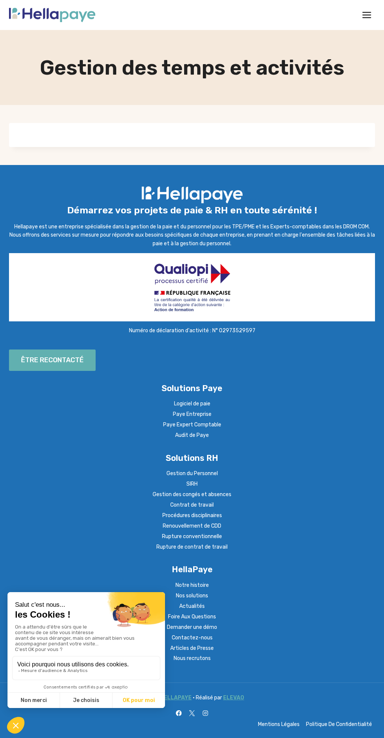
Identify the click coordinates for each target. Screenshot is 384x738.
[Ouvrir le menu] (366, 15)
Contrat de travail (192, 505)
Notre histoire (192, 585)
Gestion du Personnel (192, 473)
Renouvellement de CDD (192, 526)
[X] (192, 713)
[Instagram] (205, 713)
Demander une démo (192, 627)
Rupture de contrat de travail (192, 547)
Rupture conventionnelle (192, 536)
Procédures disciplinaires (192, 515)
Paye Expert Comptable (192, 425)
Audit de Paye (192, 435)
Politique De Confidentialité (339, 724)
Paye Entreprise (192, 414)
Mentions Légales (279, 724)
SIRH (192, 484)
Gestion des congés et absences (192, 494)
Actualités (192, 606)
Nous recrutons (192, 658)
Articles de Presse (192, 648)
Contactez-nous (192, 637)
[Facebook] (178, 713)
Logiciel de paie (192, 403)
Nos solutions (192, 595)
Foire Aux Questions (192, 617)
